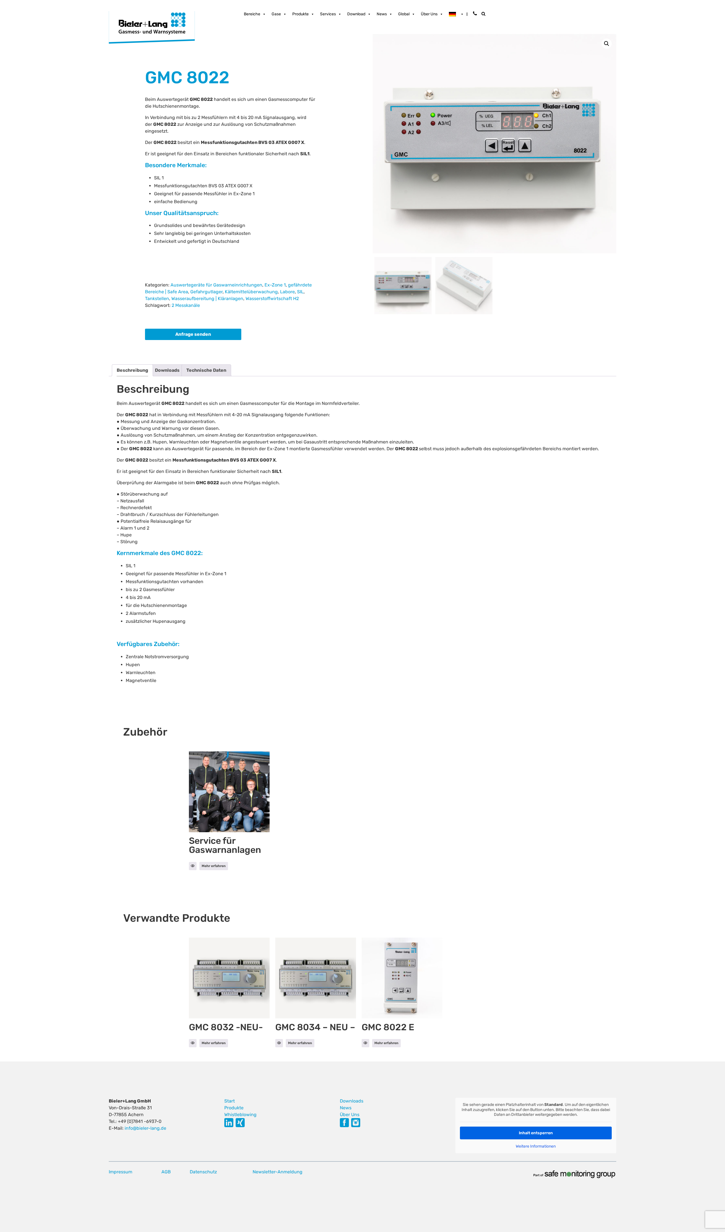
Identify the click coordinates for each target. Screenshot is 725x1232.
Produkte (300, 14)
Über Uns (429, 14)
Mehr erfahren (214, 866)
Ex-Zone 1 (275, 285)
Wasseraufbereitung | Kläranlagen (207, 298)
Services (328, 14)
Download (356, 14)
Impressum (120, 1171)
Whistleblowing (240, 1114)
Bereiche (252, 14)
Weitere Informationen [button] (536, 1146)
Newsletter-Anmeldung (277, 1171)
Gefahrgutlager (206, 291)
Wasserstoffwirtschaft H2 (272, 298)
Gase (276, 14)
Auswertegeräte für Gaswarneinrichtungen (216, 285)
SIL (300, 291)
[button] (607, 44)
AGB (166, 1171)
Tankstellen (157, 298)
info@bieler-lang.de (145, 1128)
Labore (287, 291)
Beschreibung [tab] (132, 370)
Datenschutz (203, 1171)
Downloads (351, 1101)
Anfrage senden (193, 334)
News (382, 14)
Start (229, 1101)
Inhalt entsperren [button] (536, 1133)
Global (404, 14)
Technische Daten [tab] (206, 370)
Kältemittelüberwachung (251, 291)
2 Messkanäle (186, 305)
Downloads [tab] (167, 370)
